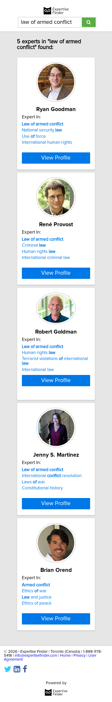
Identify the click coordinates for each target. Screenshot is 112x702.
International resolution (52, 475)
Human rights (38, 251)
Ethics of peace (37, 603)
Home (65, 655)
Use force (34, 136)
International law (38, 369)
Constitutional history (42, 488)
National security (42, 130)
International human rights (47, 142)
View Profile (56, 158)
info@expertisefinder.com (36, 655)
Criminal (34, 245)
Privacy (79, 655)
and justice (37, 597)
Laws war (33, 482)
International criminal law (46, 257)
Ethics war (34, 591)
